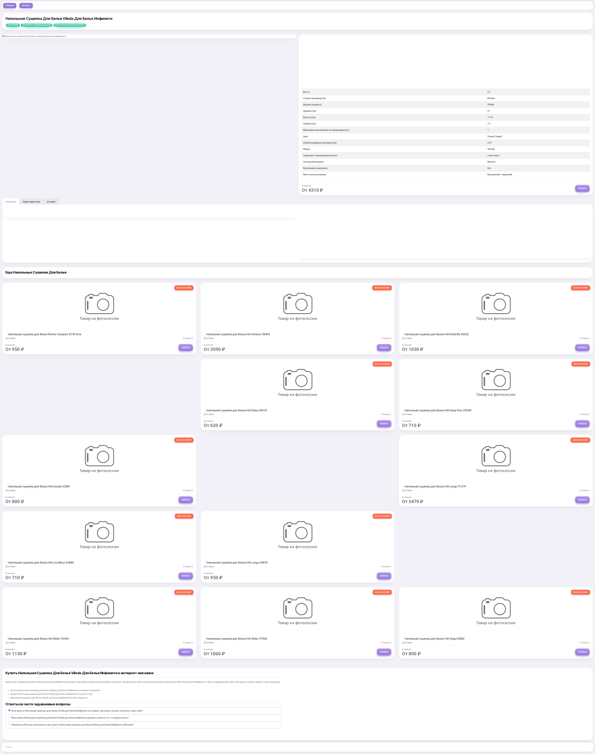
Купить (582, 188)
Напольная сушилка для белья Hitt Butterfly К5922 (437, 334)
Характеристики (31, 201)
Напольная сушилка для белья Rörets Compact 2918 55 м (44, 334)
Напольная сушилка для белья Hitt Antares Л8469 (238, 334)
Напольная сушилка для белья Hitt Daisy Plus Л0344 (438, 410)
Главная (10, 5)
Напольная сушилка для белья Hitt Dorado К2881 (39, 486)
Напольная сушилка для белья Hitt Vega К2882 (435, 638)
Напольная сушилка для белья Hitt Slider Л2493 (38, 638)
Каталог (26, 5)
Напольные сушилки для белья (70, 25)
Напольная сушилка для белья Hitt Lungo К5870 (237, 562)
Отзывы (51, 201)
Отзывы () (188, 338)
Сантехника (12, 25)
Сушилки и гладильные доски (36, 25)
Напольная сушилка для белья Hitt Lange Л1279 (435, 486)
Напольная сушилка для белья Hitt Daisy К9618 (236, 410)
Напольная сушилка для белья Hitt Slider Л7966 (236, 638)
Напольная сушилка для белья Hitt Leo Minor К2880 (41, 562)
